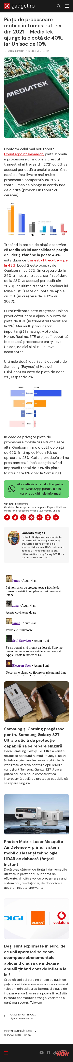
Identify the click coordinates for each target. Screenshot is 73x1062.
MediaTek (9, 510)
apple (26, 507)
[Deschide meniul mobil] (67, 6)
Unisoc (56, 510)
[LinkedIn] (48, 517)
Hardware (22, 503)
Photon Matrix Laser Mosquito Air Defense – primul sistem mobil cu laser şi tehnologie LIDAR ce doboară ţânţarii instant (33, 853)
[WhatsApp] (15, 517)
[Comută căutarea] (59, 6)
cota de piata (38, 507)
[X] (23, 517)
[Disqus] (36, 625)
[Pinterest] (31, 517)
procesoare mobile (27, 510)
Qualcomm (45, 510)
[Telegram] (39, 517)
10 (47, 50)
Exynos (51, 507)
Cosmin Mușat (16, 50)
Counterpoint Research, (24, 154)
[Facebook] (7, 517)
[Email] (56, 517)
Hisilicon (61, 507)
